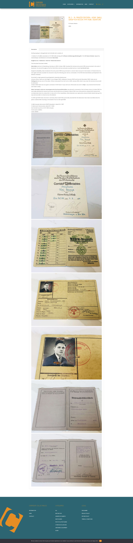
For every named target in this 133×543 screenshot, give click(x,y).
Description (34, 49)
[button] (62, 18)
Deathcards (58, 519)
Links (86, 4)
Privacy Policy (86, 513)
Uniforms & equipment (61, 527)
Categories (70, 4)
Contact (91, 4)
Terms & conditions (87, 519)
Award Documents (60, 516)
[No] (131, 541)
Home (64, 4)
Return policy (85, 516)
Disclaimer (84, 510)
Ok (100, 540)
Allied (56, 530)
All (56, 510)
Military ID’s (58, 513)
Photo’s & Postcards (61, 522)
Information (79, 4)
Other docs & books (61, 525)
